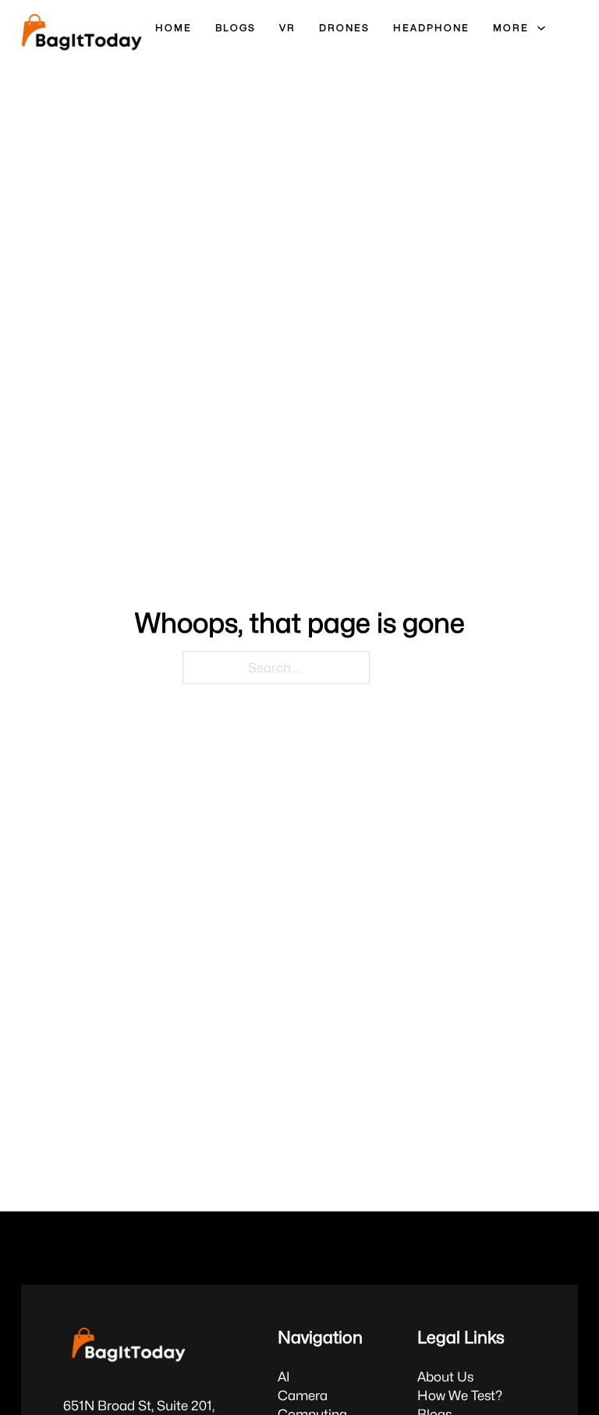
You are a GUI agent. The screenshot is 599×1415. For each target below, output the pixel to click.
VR (287, 28)
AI (284, 1377)
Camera (303, 1395)
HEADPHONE (431, 28)
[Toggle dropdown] (541, 28)
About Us (445, 1377)
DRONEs (344, 28)
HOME (173, 28)
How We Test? (459, 1395)
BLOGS (235, 28)
